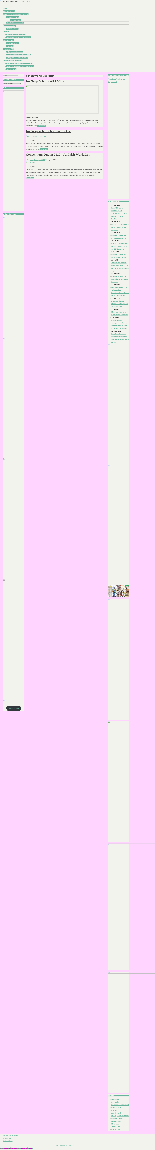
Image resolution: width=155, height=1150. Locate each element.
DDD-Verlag (115, 1102)
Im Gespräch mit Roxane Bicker (48, 131)
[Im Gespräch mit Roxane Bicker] (36, 136)
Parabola (65, 1145)
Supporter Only (14, 708)
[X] (9, 1148)
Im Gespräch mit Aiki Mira (45, 81)
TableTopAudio (116, 1127)
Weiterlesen (41, 126)
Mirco (32, 160)
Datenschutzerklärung (10, 1135)
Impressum (7, 1138)
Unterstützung (8, 1141)
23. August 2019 (39, 160)
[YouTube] (14, 1148)
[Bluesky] (30, 1148)
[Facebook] (4, 1148)
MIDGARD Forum (117, 1118)
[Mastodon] (22, 1148)
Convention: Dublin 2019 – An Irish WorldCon (58, 154)
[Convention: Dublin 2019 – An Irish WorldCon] (30, 163)
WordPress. (71, 1145)
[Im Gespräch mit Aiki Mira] (62, 113)
